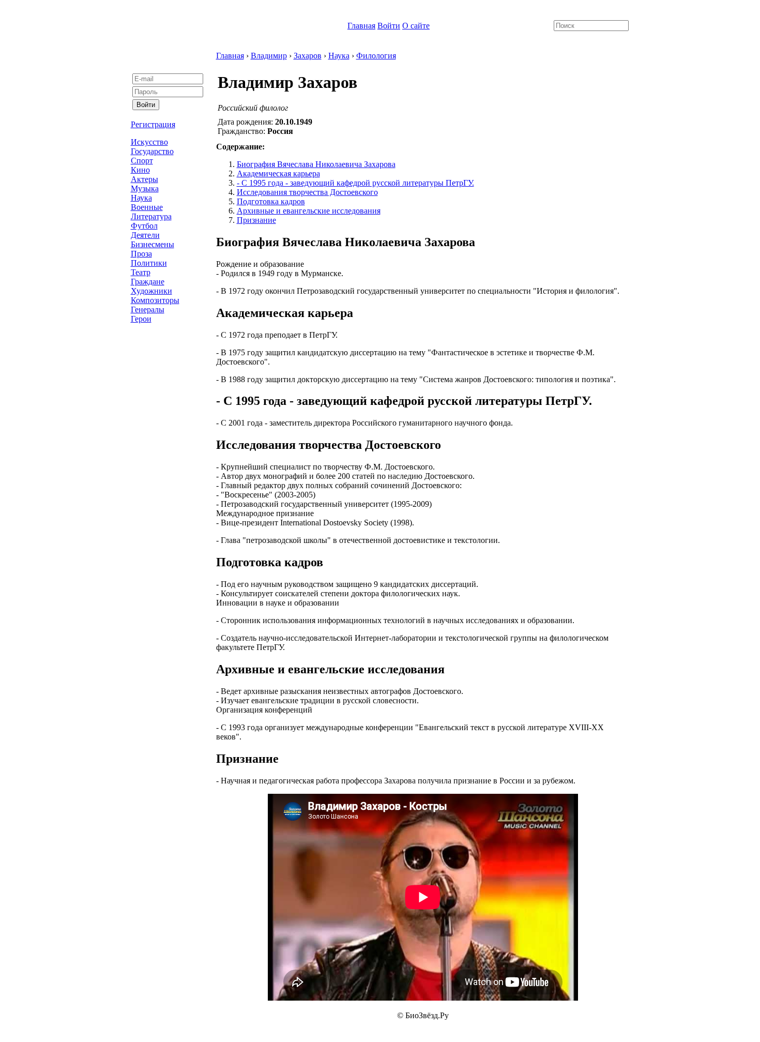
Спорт (142, 160)
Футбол (144, 225)
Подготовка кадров (271, 201)
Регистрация (153, 124)
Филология (376, 55)
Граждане (147, 281)
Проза (141, 253)
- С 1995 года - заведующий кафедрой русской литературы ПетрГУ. (355, 182)
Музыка (145, 188)
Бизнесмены (152, 244)
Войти (388, 25)
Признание (256, 220)
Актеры (144, 179)
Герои (141, 318)
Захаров (308, 55)
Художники (151, 290)
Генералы (147, 309)
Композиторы (155, 300)
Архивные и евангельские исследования (309, 210)
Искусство (149, 142)
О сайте (416, 25)
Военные (147, 207)
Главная (361, 25)
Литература (151, 216)
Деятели (145, 235)
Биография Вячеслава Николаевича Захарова (316, 164)
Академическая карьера (278, 173)
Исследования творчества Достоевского (307, 192)
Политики (149, 263)
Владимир (269, 55)
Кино (140, 169)
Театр (140, 272)
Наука (141, 197)
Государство (152, 151)
